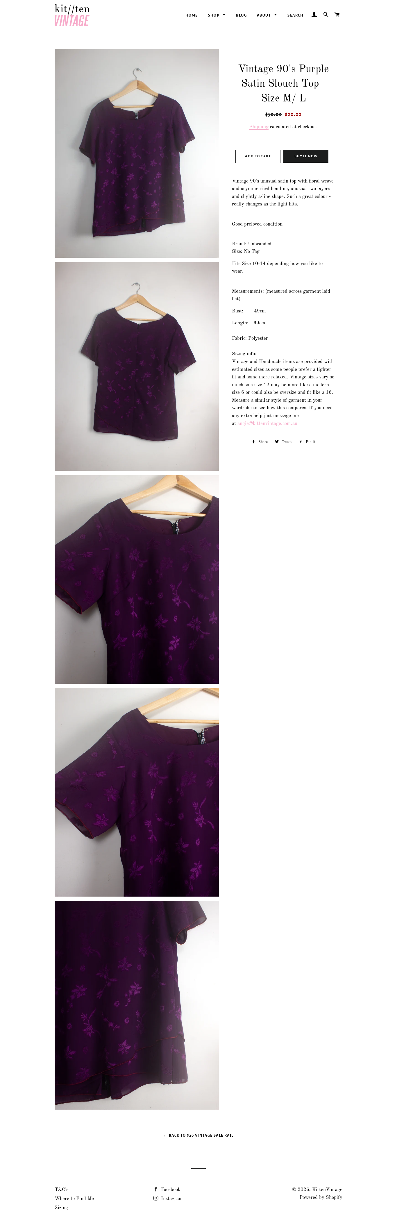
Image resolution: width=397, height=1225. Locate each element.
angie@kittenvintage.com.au (267, 423)
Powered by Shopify (320, 1197)
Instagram (171, 1198)
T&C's (61, 1189)
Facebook (170, 1189)
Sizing (61, 1207)
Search (295, 15)
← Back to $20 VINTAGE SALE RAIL (198, 1135)
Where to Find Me (74, 1198)
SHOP (214, 15)
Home (191, 15)
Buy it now (306, 156)
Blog (241, 15)
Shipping (259, 126)
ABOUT (264, 15)
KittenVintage (327, 1189)
